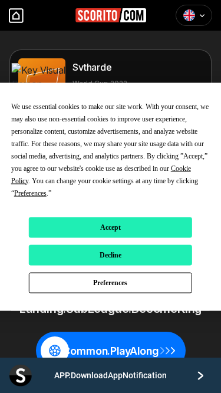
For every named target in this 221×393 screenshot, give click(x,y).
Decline (110, 255)
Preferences (110, 283)
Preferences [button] (30, 193)
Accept (110, 227)
